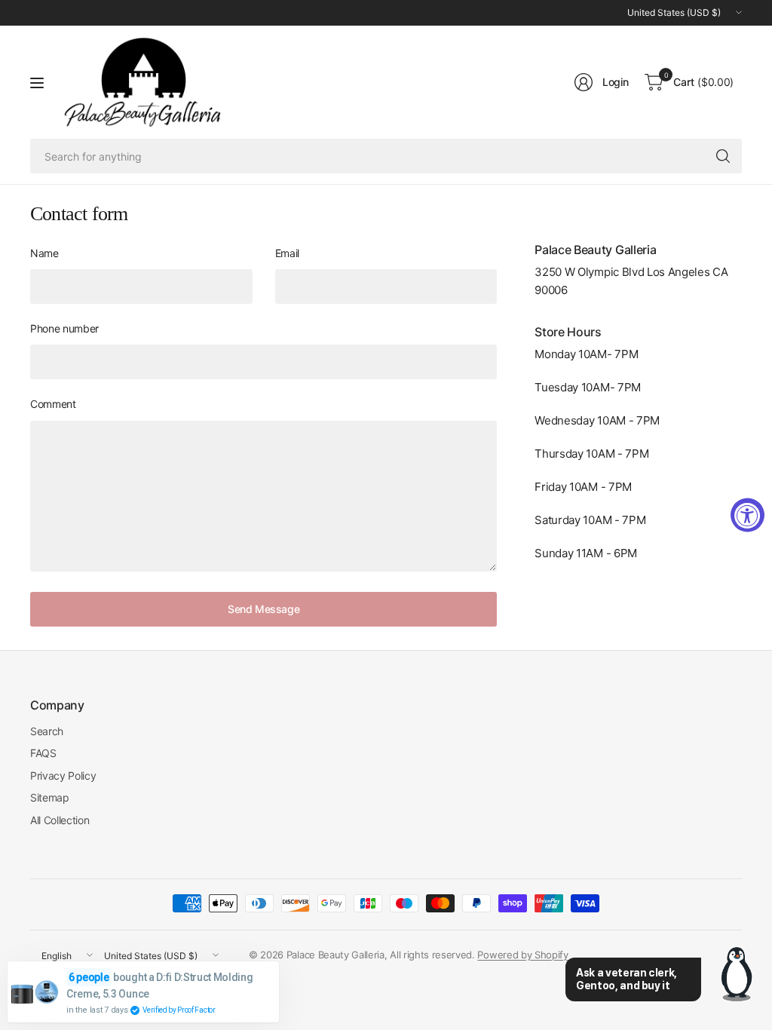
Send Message (263, 608)
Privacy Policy (63, 775)
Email (287, 253)
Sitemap (49, 797)
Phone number (64, 328)
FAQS (43, 752)
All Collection (60, 820)
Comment (53, 403)
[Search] (723, 156)
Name (44, 253)
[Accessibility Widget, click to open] (747, 515)
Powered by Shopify (522, 955)
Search (46, 731)
